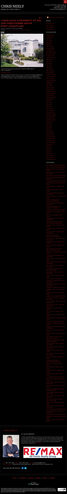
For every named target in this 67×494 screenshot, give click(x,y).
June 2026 (49, 40)
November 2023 (50, 93)
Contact (52, 478)
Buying (31, 478)
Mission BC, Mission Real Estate (55, 321)
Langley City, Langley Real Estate (55, 296)
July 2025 (48, 61)
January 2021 (50, 157)
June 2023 (49, 103)
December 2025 (50, 52)
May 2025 (49, 65)
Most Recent (50, 35)
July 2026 (48, 39)
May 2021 (49, 150)
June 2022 (49, 125)
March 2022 (49, 131)
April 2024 (49, 84)
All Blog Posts (50, 23)
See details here (5, 72)
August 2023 (49, 99)
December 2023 (50, 91)
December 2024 (51, 74)
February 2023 (50, 110)
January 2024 (50, 89)
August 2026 (49, 37)
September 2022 (51, 120)
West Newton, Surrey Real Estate (55, 409)
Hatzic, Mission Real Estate (54, 279)
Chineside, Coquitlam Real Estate (55, 209)
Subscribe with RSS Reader (56, 17)
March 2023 (49, 108)
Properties (22, 478)
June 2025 (49, 63)
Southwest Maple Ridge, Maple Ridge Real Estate (55, 389)
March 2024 (49, 86)
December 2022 (50, 114)
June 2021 (49, 148)
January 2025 (50, 72)
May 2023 (49, 104)
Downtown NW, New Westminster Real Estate (53, 235)
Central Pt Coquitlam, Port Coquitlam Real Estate (53, 207)
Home (14, 478)
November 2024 (51, 76)
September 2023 (51, 97)
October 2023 (50, 95)
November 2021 (50, 138)
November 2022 (50, 116)
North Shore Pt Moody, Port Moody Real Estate (54, 337)
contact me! (39, 443)
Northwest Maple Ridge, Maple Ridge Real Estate (55, 340)
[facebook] (22, 468)
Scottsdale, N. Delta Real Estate (55, 377)
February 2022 (50, 133)
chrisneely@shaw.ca (60, 9)
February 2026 (50, 48)
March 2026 (49, 46)
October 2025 (50, 56)
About (45, 478)
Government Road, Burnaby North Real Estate (54, 269)
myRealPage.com (33, 484)
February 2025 (50, 71)
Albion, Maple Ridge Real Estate (55, 165)
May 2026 (49, 42)
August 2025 (49, 59)
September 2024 (51, 80)
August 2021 (49, 144)
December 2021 (50, 137)
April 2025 (49, 67)
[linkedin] (25, 468)
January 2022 (50, 135)
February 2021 (50, 155)
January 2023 (50, 112)
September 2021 (51, 142)
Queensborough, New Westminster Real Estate (53, 360)
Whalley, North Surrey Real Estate (56, 414)
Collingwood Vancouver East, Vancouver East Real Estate (54, 222)
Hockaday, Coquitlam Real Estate (55, 287)
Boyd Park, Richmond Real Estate (56, 175)
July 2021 (48, 146)
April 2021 (49, 152)
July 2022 (48, 123)
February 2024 (50, 88)
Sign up (64, 5)
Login (59, 5)
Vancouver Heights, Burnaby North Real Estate (54, 399)
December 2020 (51, 159)
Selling (38, 478)
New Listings (50, 25)
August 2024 (50, 82)
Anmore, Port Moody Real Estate (55, 167)
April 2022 (49, 129)
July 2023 (48, 101)
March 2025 (49, 69)
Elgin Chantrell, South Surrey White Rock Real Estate (54, 249)
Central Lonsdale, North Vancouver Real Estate (53, 200)
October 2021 (50, 140)
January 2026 (50, 50)
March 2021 (49, 153)
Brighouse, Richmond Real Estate (56, 181)
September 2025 (51, 57)
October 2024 (50, 78)
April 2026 (49, 44)
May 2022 (49, 127)
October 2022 (50, 118)
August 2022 (49, 121)
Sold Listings (49, 29)
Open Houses (50, 27)
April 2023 (49, 106)
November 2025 (50, 54)
